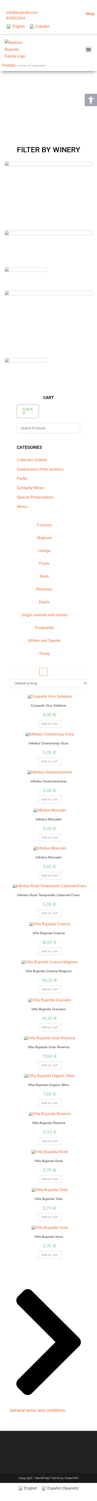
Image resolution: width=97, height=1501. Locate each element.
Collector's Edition (32, 460)
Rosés (44, 602)
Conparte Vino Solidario (48, 705)
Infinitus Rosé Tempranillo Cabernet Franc (48, 895)
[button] (88, 49)
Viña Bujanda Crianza (48, 933)
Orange (44, 551)
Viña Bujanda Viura (48, 1236)
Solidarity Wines (30, 488)
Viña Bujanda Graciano (48, 1009)
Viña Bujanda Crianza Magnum (48, 971)
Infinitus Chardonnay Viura (48, 743)
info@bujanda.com (22, 13)
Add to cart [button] (50, 723)
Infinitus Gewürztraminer (48, 781)
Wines (22, 507)
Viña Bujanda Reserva (48, 1123)
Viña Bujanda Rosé (48, 1161)
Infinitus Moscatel (48, 819)
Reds (44, 576)
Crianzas (44, 525)
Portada (9, 65)
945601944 (15, 18)
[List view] (54, 672)
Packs (22, 478)
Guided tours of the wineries (40, 469)
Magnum (44, 538)
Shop (90, 13)
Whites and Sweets (44, 641)
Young (44, 653)
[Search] (74, 428)
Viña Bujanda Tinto (49, 1199)
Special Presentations (35, 497)
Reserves (44, 589)
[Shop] (92, 5)
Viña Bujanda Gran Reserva (48, 1047)
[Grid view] (43, 672)
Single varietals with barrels (44, 615)
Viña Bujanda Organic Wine (48, 1085)
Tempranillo (44, 628)
